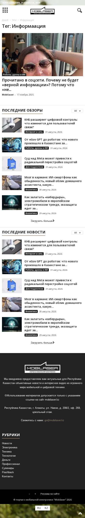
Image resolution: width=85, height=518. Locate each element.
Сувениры (8, 468)
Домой (5, 20)
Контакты (7, 476)
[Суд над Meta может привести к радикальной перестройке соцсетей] (12, 163)
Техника (6, 451)
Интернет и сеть (34, 131)
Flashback (8, 472)
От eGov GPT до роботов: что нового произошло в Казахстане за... (51, 141)
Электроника (9, 447)
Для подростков (34, 167)
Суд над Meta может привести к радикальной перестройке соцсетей (51, 160)
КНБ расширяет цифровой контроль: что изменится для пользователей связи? (51, 123)
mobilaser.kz (52, 399)
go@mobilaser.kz (54, 420)
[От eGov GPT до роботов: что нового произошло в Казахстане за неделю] (12, 145)
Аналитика (31, 189)
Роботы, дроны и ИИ (14, 74)
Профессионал (11, 463)
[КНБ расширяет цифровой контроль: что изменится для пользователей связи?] (12, 125)
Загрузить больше (42, 220)
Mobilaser (8, 94)
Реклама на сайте (50, 493)
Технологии (9, 455)
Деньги (6, 459)
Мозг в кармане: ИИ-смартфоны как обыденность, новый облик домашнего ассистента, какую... (53, 181)
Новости (7, 443)
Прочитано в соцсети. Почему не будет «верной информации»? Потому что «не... (40, 85)
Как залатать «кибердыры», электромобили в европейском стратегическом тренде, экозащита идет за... (51, 202)
